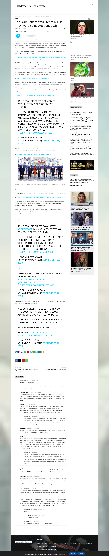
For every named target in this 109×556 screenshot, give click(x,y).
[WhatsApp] (26, 360)
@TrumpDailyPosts (29, 282)
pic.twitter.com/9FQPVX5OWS (35, 285)
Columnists (88, 11)
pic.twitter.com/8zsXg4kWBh (35, 132)
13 (66, 28)
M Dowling (18, 28)
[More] (42, 352)
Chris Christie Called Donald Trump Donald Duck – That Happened (26, 370)
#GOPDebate (39, 279)
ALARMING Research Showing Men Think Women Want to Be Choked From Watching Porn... (81, 270)
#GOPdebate (24, 229)
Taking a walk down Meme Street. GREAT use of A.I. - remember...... (80, 228)
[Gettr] (28, 352)
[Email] (33, 352)
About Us (32, 11)
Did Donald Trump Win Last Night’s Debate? (56, 369)
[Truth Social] (22, 352)
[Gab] (25, 352)
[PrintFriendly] (36, 352)
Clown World (41, 11)
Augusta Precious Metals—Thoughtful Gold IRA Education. (32, 78)
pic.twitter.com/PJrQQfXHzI (35, 251)
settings (63, 554)
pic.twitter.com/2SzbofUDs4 (35, 335)
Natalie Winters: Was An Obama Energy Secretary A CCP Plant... (80, 208)
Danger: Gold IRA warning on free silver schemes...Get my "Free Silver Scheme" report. (41, 197)
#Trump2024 (24, 279)
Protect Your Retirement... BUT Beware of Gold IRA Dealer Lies (33, 154)
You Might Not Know (53, 11)
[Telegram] (31, 352)
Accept (73, 553)
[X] (90, 1)
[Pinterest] (88, 1)
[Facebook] (86, 1)
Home (26, 11)
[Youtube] (93, 1)
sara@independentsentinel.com (48, 549)
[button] (92, 5)
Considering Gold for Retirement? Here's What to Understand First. (35, 95)
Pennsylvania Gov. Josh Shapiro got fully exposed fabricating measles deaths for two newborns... (81, 249)
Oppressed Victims (66, 11)
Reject (81, 553)
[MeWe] (39, 352)
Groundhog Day (78, 11)
